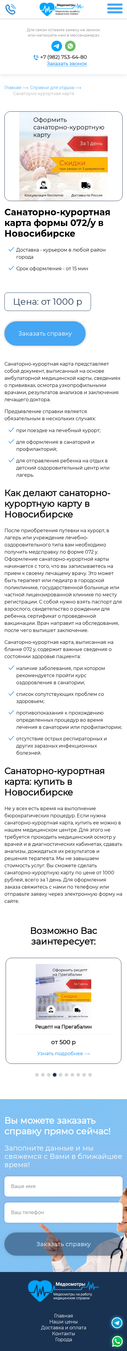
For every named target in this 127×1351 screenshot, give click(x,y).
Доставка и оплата (63, 1328)
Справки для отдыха (52, 87)
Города (63, 1339)
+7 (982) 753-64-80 (63, 57)
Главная (12, 87)
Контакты (63, 1333)
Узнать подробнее (60, 1053)
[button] (37, 1075)
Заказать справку (45, 333)
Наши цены (63, 1322)
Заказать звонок (67, 64)
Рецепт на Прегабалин (63, 1027)
